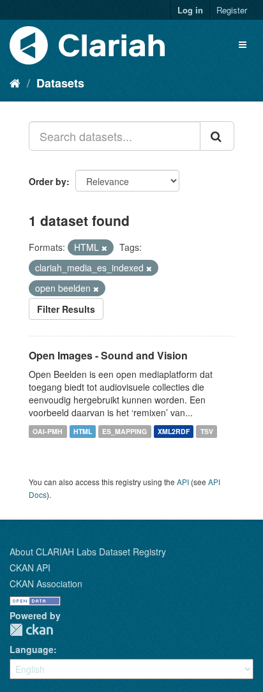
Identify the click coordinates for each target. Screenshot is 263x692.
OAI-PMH (48, 431)
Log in (190, 10)
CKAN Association (46, 583)
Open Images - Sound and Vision (108, 355)
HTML (82, 431)
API (183, 481)
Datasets (60, 83)
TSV (206, 431)
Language (32, 649)
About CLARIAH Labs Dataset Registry (88, 551)
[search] (217, 136)
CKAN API (30, 567)
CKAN (31, 629)
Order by (47, 181)
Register (231, 10)
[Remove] (104, 248)
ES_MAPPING (124, 431)
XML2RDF (174, 431)
